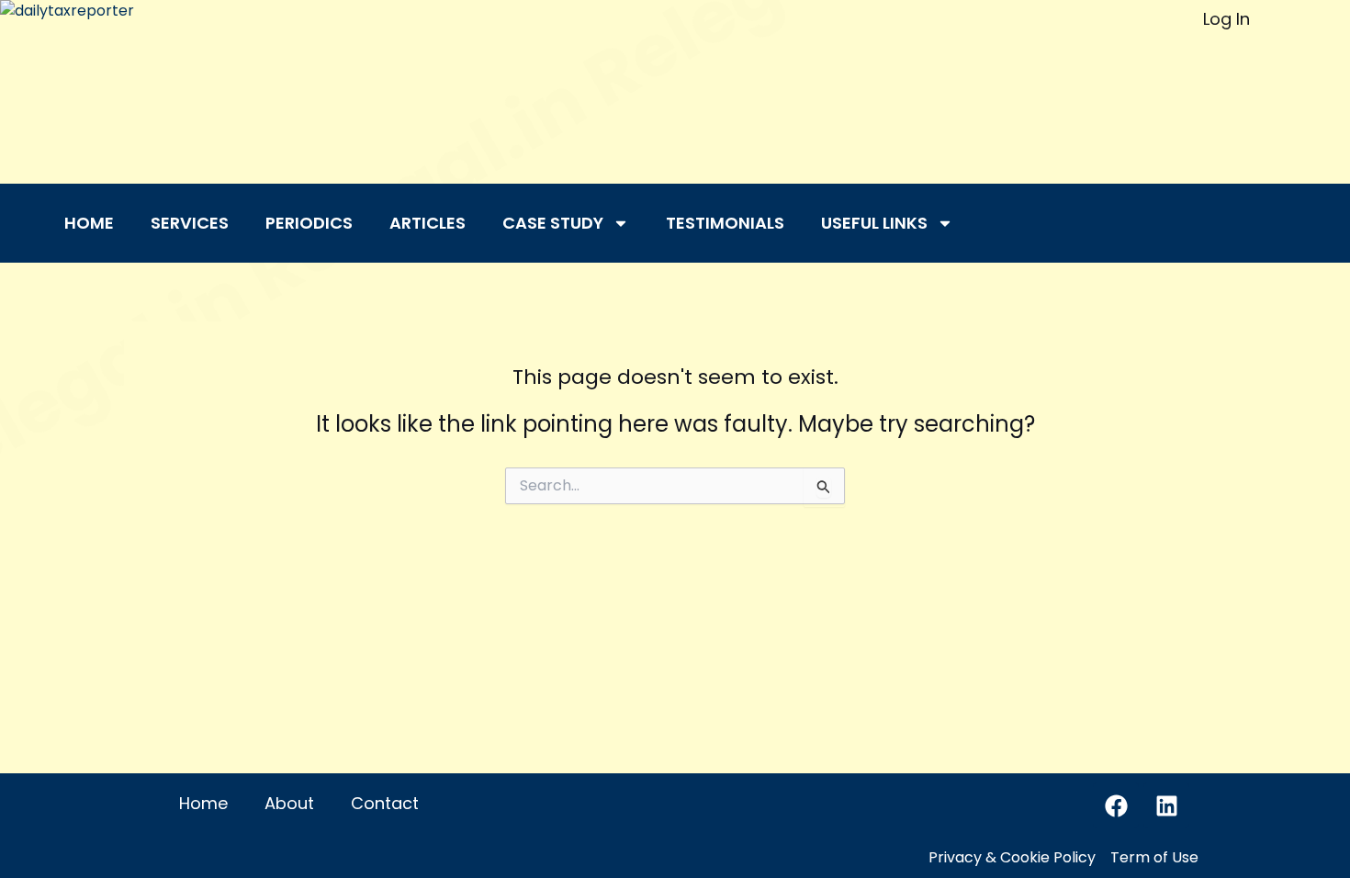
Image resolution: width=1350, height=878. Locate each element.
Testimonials (725, 222)
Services (190, 222)
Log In (1226, 18)
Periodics (309, 222)
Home (89, 222)
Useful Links (874, 222)
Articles (427, 222)
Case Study (552, 222)
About (289, 803)
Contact (385, 803)
